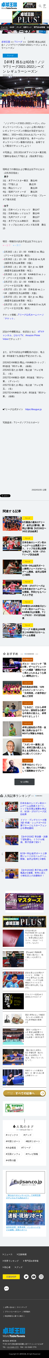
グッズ (19, 27)
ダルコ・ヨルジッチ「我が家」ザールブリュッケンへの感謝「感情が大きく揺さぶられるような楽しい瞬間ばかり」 (34, 669)
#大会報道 (11, 1147)
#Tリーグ (26, 1147)
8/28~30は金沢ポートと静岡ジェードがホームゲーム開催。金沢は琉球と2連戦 (33, 856)
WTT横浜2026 (27, 659)
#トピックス (12, 1135)
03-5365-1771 (13, 1347)
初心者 (7, 1267)
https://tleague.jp (33, 409)
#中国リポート (13, 1141)
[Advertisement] (24, 459)
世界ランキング (11, 1261)
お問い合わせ (10, 1307)
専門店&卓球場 (39, 27)
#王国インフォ (13, 1154)
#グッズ (27, 1135)
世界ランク (27, 27)
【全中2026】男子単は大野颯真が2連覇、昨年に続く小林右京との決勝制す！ (34, 873)
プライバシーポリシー (13, 1312)
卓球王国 (5, 41)
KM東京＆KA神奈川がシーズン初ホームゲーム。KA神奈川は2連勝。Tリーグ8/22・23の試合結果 (34, 612)
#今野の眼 (11, 1160)
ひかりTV (18, 335)
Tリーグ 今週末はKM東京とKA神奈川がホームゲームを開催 (33, 632)
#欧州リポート (33, 1141)
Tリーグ (18, 41)
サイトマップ (22, 1307)
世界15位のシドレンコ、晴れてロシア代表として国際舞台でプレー (34, 767)
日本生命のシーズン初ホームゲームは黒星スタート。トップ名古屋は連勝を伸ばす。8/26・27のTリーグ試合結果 (34, 548)
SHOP (12, 27)
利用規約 (27, 1312)
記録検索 (22, 1254)
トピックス (27, 683)
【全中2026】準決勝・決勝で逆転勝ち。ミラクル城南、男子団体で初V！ (34, 839)
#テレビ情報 (32, 1154)
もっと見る (24, 782)
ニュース (4, 27)
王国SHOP (11, 1277)
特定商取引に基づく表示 (14, 1316)
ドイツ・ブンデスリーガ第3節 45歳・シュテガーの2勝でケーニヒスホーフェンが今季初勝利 (33, 823)
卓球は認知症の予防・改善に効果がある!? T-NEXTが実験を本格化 (34, 730)
